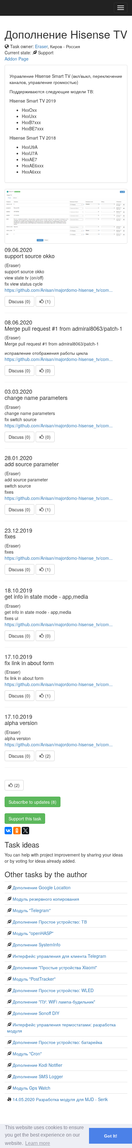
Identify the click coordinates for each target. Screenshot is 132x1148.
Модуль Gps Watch (31, 1088)
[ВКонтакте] (8, 830)
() (47, 301)
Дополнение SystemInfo (36, 944)
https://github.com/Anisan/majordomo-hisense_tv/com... (59, 290)
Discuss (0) (19, 301)
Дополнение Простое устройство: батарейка (57, 1042)
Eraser (41, 46)
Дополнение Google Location (42, 887)
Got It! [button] (110, 1135)
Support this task (25, 818)
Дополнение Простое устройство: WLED (53, 990)
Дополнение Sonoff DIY (36, 1013)
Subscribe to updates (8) (32, 802)
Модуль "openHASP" (33, 933)
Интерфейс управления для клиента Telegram (59, 956)
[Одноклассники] (17, 830)
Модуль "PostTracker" (34, 979)
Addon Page (17, 59)
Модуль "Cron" (27, 1053)
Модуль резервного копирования (46, 899)
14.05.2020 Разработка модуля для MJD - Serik (60, 1099)
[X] (25, 830)
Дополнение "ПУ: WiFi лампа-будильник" (54, 1002)
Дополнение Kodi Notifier (37, 1065)
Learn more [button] (37, 1143)
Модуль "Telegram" (32, 910)
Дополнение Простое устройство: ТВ (50, 922)
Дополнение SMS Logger (38, 1076)
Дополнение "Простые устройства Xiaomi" (55, 967)
